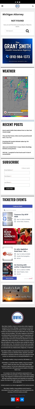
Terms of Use (21, 395)
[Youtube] (17, 399)
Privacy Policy (13, 395)
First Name (7, 176)
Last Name (7, 182)
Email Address (8, 170)
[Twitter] (13, 399)
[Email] (22, 399)
